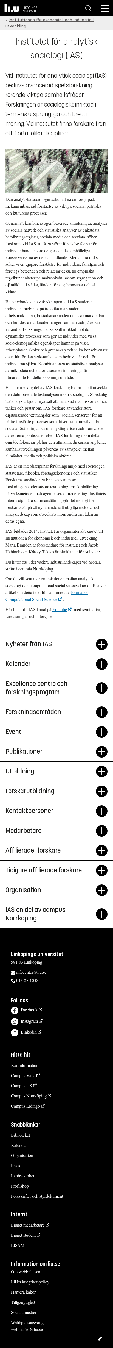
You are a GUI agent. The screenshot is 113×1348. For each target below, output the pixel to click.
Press (15, 1165)
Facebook (29, 1010)
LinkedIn (29, 1032)
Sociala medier (23, 1312)
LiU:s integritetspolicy (30, 1282)
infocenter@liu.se (31, 972)
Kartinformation (24, 1065)
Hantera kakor (23, 1292)
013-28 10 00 (27, 980)
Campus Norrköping (29, 1096)
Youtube (59, 609)
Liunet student (23, 1235)
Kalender (19, 1145)
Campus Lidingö (25, 1106)
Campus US (21, 1085)
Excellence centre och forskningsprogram (36, 687)
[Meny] (105, 8)
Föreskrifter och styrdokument (37, 1196)
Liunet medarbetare (27, 1225)
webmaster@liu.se (27, 1329)
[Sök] (88, 8)
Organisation (22, 1155)
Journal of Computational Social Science (46, 595)
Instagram (29, 1021)
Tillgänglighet (23, 1302)
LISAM (17, 1245)
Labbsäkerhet (22, 1175)
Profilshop (20, 1186)
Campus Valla (23, 1075)
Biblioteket (20, 1135)
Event (13, 732)
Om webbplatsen (25, 1271)
